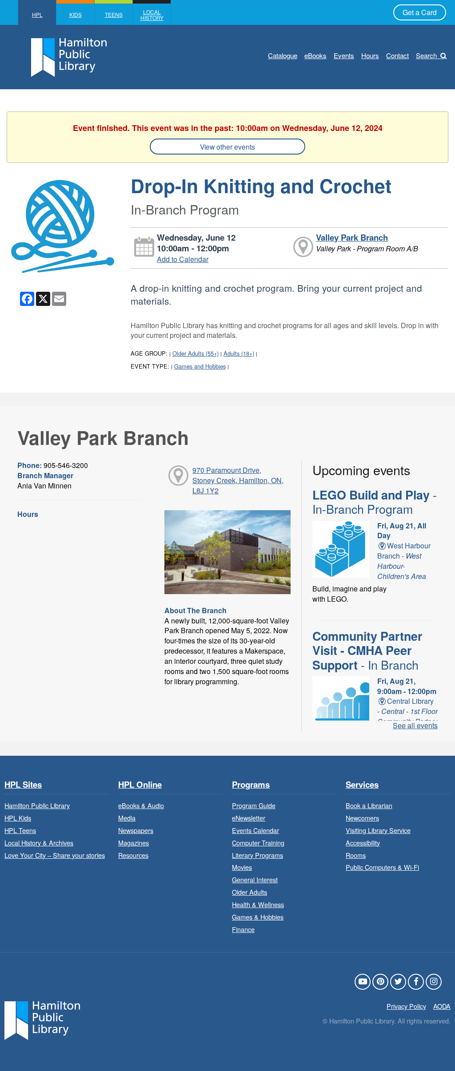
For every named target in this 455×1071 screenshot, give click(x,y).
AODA (442, 1006)
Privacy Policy (406, 1006)
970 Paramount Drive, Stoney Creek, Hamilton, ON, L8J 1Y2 (237, 480)
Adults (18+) (239, 353)
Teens (114, 14)
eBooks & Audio (141, 805)
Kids (75, 14)
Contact (397, 55)
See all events (415, 725)
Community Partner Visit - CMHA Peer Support (367, 650)
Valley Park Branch (352, 237)
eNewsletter (248, 817)
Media (127, 817)
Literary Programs (257, 855)
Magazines (133, 842)
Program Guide (253, 805)
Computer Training (258, 842)
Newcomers (362, 817)
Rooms (356, 855)
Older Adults (249, 891)
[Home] (42, 1019)
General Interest (255, 879)
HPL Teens (20, 830)
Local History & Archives (38, 842)
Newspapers (135, 830)
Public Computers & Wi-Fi (382, 867)
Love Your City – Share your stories (54, 855)
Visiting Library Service (378, 830)
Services (362, 784)
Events (344, 55)
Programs (251, 784)
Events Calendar (255, 830)
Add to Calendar (182, 259)
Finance (243, 929)
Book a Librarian (369, 805)
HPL (37, 14)
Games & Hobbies (257, 916)
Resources (133, 855)
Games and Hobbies (200, 366)
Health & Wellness (258, 904)
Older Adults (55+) (195, 353)
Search (426, 55)
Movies (242, 867)
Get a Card (420, 12)
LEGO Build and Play (374, 501)
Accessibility (363, 842)
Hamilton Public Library (37, 805)
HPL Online (140, 784)
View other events (227, 146)
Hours (370, 55)
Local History (152, 14)
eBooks (315, 55)
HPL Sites (23, 784)
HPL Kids (17, 817)
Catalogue (282, 55)
